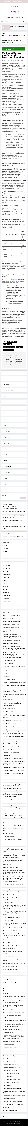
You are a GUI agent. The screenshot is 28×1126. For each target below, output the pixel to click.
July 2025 (5, 580)
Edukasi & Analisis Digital (9, 660)
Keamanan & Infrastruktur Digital (10, 741)
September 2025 (7, 574)
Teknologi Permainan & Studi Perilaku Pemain (14, 1095)
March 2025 (6, 592)
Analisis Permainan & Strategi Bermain (12, 621)
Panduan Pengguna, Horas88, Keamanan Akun (14, 889)
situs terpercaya (7, 466)
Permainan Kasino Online (9, 948)
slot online (5, 454)
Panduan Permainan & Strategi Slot (11, 892)
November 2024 (6, 604)
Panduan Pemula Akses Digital (10, 867)
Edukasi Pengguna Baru (8, 663)
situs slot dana (6, 449)
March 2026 (6, 557)
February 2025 (6, 595)
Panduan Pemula (7, 864)
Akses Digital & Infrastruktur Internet (11, 615)
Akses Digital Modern (8, 618)
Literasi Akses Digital (8, 805)
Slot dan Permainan (7, 980)
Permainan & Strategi (8, 942)
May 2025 (5, 586)
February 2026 (6, 560)
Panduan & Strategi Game (9, 836)
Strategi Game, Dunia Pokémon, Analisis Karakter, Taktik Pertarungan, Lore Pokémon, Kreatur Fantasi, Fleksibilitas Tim (13, 1037)
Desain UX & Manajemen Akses (10, 643)
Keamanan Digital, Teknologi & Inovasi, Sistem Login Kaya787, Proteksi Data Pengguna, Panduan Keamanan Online (14, 763)
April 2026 (5, 554)
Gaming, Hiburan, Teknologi (9, 723)
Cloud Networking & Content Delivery (12, 640)
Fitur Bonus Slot (7, 344)
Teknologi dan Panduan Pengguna (11, 1082)
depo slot (5, 414)
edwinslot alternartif (8, 673)
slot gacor (14, 281)
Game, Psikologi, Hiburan (9, 708)
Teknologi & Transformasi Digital (11, 1073)
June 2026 (5, 548)
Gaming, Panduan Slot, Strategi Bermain (12, 726)
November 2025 (6, 568)
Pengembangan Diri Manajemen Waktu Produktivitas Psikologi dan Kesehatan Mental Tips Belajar (14, 935)
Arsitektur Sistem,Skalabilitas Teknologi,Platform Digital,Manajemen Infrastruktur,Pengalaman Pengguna (12, 636)
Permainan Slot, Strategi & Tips (10, 966)
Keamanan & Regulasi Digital (10, 744)
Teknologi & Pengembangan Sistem (11, 1067)
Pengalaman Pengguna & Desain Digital (12, 928)
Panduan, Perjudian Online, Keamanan (12, 917)
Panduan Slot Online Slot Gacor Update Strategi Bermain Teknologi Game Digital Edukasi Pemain (14, 913)
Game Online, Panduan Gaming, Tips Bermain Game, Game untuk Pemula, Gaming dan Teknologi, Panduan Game (13, 703)
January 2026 (6, 563)
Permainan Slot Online (8, 956)
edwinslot (5, 670)
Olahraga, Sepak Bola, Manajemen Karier (12, 820)
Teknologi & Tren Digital (8, 1076)
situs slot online (7, 977)
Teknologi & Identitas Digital (9, 1056)
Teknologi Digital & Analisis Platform (12, 1088)
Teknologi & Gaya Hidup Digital (10, 1053)
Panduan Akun (6, 845)
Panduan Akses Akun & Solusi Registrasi (12, 839)
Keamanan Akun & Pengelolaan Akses (12, 747)
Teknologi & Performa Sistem (10, 1070)
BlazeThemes (17, 1123)
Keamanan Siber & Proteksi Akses (11, 778)
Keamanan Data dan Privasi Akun (11, 752)
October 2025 (6, 571)
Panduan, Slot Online (8, 920)
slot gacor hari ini (7, 437)
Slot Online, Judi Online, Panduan (11, 1009)
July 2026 (5, 545)
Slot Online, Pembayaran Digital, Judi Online (13, 1012)
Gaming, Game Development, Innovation (12, 720)
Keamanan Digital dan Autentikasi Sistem (13, 758)
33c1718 (5, 60)
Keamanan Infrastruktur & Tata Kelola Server (13, 770)
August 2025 (6, 577)
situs (4, 408)
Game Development (7, 699)
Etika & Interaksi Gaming (9, 679)
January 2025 (6, 598)
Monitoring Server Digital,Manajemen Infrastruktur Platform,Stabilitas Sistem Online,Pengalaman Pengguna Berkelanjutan (13, 815)
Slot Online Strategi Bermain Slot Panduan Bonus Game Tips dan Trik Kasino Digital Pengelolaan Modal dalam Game (13, 1000)
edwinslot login (6, 676)
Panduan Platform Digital (9, 894)
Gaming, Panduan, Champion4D (10, 729)
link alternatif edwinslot (8, 802)
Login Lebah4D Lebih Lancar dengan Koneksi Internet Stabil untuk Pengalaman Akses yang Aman (14, 526)
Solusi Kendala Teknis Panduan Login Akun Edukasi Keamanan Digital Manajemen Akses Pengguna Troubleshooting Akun (14, 1024)
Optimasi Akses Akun (8, 822)
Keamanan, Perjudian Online (9, 781)
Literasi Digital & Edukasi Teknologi (11, 808)
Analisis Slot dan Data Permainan (11, 627)
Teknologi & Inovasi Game (9, 1058)
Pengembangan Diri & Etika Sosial (11, 930)
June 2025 (5, 583)
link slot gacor (6, 384)
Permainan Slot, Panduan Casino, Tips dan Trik (14, 963)
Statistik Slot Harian (8, 1032)
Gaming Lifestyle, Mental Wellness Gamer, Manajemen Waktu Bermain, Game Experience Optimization (14, 715)
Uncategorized (6, 1107)
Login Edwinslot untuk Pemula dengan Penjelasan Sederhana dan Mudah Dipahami (13, 1)
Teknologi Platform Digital (9, 1098)
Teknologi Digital (7, 1085)
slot (4, 402)
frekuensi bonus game (9, 347)
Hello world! (20, 536)
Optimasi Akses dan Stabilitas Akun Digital (13, 825)
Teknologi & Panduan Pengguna (10, 1064)
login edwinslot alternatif (9, 811)
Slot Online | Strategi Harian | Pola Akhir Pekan (14, 996)
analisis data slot (12, 341)
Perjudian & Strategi (7, 940)
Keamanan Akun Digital (8, 749)
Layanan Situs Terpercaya (9, 799)
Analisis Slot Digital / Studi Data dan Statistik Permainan (12, 48)
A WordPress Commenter (9, 536)
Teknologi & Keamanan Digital (10, 1061)
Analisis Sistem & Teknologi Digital (11, 624)
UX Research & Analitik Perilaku (10, 1110)
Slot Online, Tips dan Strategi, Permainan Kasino (14, 1020)
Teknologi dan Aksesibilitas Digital (11, 1079)
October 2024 (6, 607)
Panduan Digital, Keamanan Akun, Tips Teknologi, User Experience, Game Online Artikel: (13, 849)
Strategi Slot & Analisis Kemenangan (11, 1041)
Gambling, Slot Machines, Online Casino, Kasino (14, 682)
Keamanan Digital (7, 755)
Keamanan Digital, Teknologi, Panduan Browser (14, 767)
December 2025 (6, 566)
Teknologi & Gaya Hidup (8, 1050)
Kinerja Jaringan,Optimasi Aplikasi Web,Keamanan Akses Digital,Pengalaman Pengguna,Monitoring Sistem (13, 794)
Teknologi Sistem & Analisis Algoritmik (12, 1101)
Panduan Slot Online (8, 902)
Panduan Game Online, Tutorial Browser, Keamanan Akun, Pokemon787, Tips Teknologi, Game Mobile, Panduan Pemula (14, 855)
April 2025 (5, 589)
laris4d (4, 425)
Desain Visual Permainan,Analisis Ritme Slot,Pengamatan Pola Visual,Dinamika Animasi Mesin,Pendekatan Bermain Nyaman (14, 648)
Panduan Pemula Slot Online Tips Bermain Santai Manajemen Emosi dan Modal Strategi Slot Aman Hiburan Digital (14, 872)
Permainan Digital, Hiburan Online (11, 945)
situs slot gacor (6, 431)
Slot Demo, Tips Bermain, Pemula (11, 983)
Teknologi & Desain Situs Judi (10, 1047)
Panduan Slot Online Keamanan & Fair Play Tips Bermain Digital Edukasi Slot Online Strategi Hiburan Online (14, 907)
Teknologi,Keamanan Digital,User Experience (13, 1104)
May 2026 (5, 551)
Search (4, 495)
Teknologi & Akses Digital (9, 1044)
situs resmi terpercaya (8, 974)
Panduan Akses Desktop (9, 842)
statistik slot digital (8, 349)
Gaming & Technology (8, 711)
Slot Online (5, 993)
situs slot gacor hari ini (8, 390)
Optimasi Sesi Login (8, 833)
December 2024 (6, 601)
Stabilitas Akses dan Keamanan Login (12, 1029)
